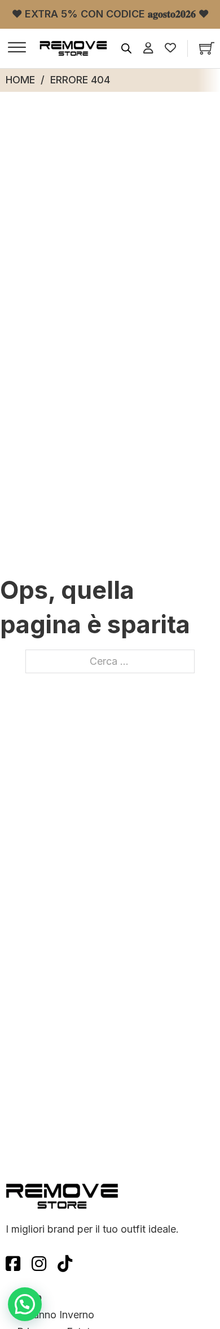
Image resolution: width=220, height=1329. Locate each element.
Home (20, 80)
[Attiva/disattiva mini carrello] (206, 48)
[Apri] (17, 48)
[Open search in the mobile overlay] (126, 48)
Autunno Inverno (55, 1315)
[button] (25, 1304)
